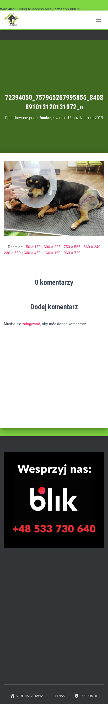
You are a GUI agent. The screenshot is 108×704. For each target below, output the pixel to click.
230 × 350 (12, 253)
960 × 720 (72, 253)
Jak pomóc (89, 696)
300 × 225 (52, 247)
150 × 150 (32, 247)
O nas (60, 696)
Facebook (54, 36)
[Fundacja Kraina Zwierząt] (13, 19)
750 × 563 (72, 247)
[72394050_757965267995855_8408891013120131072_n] (54, 198)
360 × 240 (92, 247)
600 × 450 (32, 253)
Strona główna (29, 696)
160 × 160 (52, 253)
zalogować (31, 324)
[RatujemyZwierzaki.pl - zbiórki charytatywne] (43, 672)
